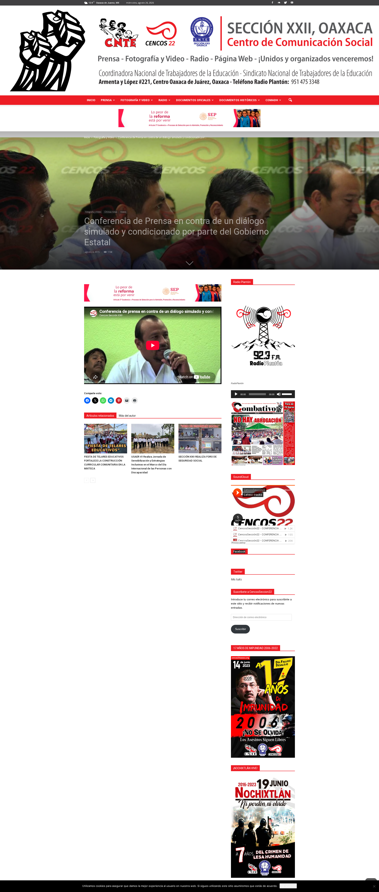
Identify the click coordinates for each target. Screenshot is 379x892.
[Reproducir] (236, 394)
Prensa (106, 100)
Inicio (91, 100)
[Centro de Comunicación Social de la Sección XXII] (189, 50)
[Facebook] (272, 3)
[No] (374, 886)
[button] (290, 100)
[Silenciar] (279, 394)
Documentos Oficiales (193, 100)
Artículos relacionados (100, 415)
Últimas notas (110, 212)
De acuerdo (288, 885)
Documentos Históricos (238, 100)
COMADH (271, 100)
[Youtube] (292, 3)
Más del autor (127, 415)
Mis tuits (236, 579)
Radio (163, 100)
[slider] (287, 393)
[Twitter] (285, 3)
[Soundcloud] (279, 3)
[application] (263, 394)
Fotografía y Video (135, 100)
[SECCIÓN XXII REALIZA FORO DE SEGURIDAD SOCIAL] (199, 438)
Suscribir (240, 629)
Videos (123, 212)
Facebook (239, 551)
